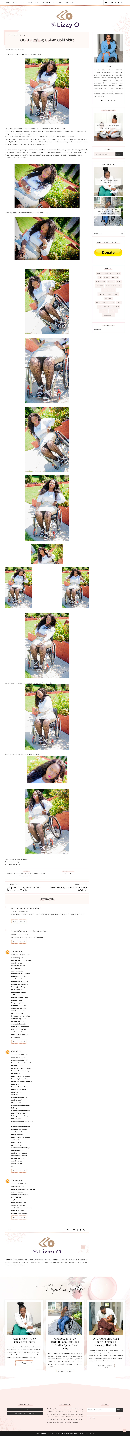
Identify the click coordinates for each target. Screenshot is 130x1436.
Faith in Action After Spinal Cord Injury (108, 181)
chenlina (16, 1051)
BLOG (15, 2)
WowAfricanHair (26, 876)
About (22, 2)
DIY (100, 277)
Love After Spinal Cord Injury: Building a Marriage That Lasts (106, 1342)
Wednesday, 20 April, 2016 (20, 954)
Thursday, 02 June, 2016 (19, 1054)
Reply (14, 921)
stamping (113, 311)
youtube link (108, 315)
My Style (17, 873)
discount (108, 298)
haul (99, 306)
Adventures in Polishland (26, 908)
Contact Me (69, 2)
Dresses (106, 277)
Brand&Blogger (72, 1433)
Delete (22, 921)
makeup (116, 306)
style (27, 873)
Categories (45, 2)
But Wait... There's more (24, 1363)
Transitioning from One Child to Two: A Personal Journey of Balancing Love (108, 127)
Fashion (10, 873)
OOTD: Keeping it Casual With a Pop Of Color (68, 888)
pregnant (103, 311)
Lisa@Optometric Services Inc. (29, 931)
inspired (107, 306)
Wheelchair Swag (105, 294)
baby (116, 294)
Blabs (118, 273)
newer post (14, 884)
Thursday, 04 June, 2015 (19, 911)
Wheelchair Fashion (37, 873)
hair (118, 302)
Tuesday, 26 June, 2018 (19, 1183)
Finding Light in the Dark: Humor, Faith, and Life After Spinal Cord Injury (108, 211)
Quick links (57, 2)
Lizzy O (43, 1433)
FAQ (36, 2)
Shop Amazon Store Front (25, 1413)
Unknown (17, 951)
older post (80, 884)
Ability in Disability (105, 273)
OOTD (23, 873)
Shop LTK (25, 1409)
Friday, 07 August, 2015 (19, 934)
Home (8, 2)
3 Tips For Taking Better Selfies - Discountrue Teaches (24, 888)
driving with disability (105, 302)
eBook (30, 2)
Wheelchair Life (108, 290)
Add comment (83, 1227)
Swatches (99, 285)
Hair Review (100, 281)
